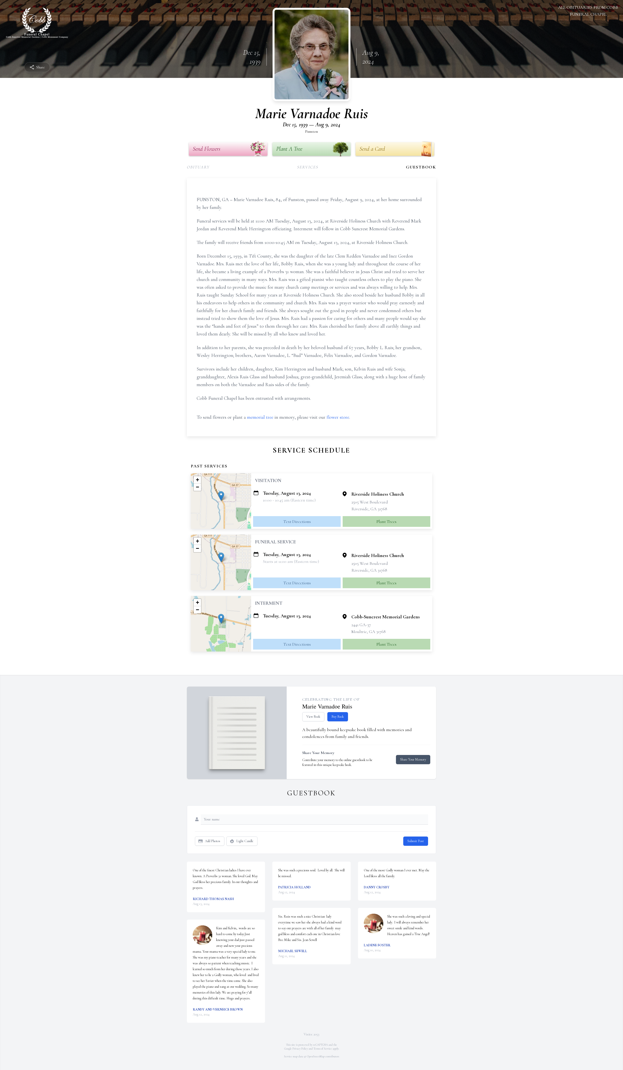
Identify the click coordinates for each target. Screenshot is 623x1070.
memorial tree (260, 417)
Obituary (198, 167)
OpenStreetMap (316, 1056)
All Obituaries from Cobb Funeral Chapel (588, 11)
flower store (338, 417)
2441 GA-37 (361, 624)
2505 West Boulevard (369, 502)
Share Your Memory (413, 759)
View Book (313, 717)
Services (307, 167)
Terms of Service (322, 1048)
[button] (221, 496)
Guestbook (421, 167)
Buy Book (337, 717)
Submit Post (415, 841)
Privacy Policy (300, 1048)
